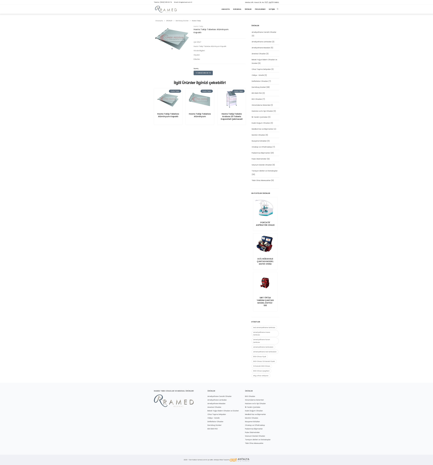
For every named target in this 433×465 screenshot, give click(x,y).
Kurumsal (237, 9)
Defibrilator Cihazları (260, 81)
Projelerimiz (260, 9)
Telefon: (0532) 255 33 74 (163, 2)
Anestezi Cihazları (259, 54)
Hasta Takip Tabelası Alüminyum (200, 115)
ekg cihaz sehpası (260, 376)
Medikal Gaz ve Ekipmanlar (262, 129)
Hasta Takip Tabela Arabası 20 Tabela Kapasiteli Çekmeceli (232, 116)
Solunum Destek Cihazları (262, 165)
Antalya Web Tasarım (221, 460)
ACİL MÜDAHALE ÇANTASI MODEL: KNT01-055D (265, 261)
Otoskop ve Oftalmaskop (262, 147)
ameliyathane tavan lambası (261, 340)
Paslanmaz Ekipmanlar (261, 153)
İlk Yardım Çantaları (259, 117)
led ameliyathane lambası (264, 327)
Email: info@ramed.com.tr (183, 2)
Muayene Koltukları (259, 141)
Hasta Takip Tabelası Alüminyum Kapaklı (168, 115)
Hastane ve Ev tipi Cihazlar (262, 111)
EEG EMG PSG (257, 93)
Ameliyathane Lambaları (262, 42)
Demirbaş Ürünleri (182, 21)
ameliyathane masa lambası (261, 333)
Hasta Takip (196, 21)
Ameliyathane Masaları (261, 48)
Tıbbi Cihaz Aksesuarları (261, 180)
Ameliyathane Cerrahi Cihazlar (264, 32)
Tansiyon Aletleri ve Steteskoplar (265, 171)
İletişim (272, 9)
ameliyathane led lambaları (265, 352)
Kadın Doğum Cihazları (261, 123)
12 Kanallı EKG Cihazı (261, 366)
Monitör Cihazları (258, 135)
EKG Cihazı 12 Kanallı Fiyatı (264, 361)
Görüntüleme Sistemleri (261, 105)
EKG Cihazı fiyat (259, 357)
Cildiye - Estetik (258, 75)
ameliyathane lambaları (263, 347)
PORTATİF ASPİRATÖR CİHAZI (265, 223)
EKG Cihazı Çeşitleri (261, 371)
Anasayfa (226, 9)
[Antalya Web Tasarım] (239, 460)
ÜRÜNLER (248, 9)
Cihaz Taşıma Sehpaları (261, 69)
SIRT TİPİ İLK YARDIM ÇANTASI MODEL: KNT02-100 (265, 301)
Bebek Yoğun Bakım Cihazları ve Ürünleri (223, 411)
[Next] (188, 37)
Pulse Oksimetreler (259, 159)
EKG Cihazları (257, 99)
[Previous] (156, 37)
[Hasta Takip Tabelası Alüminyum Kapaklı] (172, 38)
